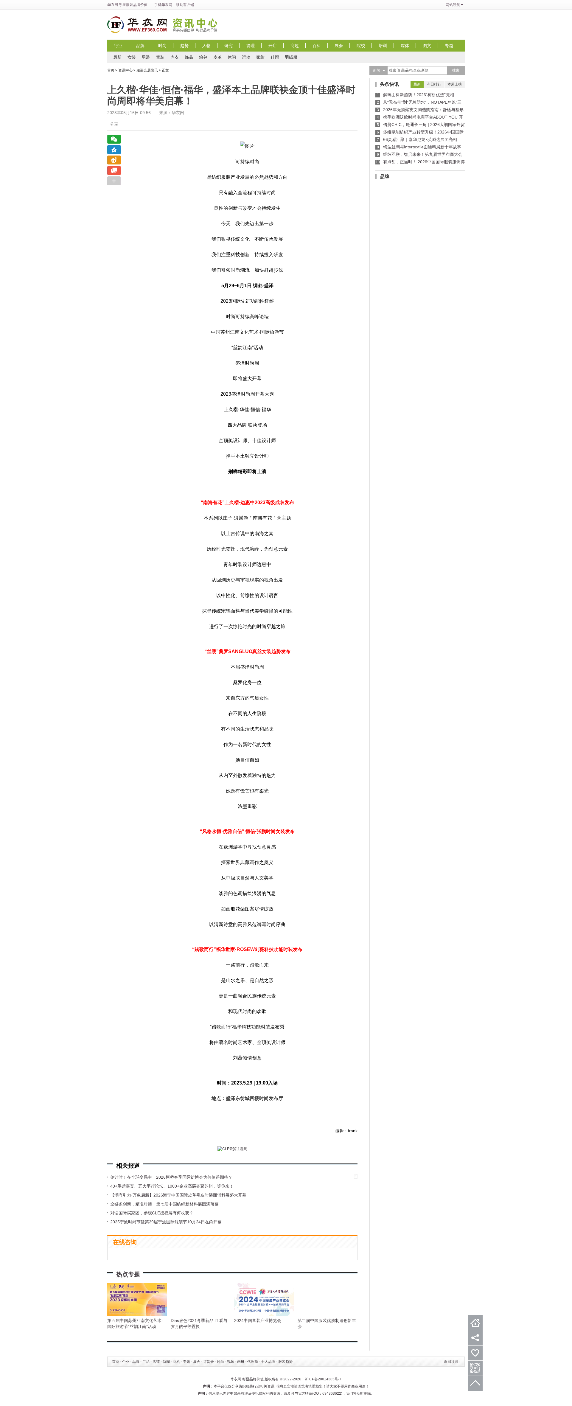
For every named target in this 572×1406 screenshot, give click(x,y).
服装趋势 (285, 1362)
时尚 (162, 45)
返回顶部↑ (452, 1362)
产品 (146, 1362)
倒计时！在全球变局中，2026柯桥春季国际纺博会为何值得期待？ (171, 1177)
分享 (114, 124)
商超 (294, 45)
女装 (132, 57)
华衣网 (112, 5)
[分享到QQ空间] (114, 149)
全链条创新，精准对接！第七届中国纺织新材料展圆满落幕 (164, 1204)
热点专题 (128, 1274)
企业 (125, 1362)
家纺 (260, 57)
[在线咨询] (114, 170)
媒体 (405, 45)
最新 (117, 57)
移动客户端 (185, 5)
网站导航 (453, 5)
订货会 (208, 1362)
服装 (129, 5)
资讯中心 (196, 25)
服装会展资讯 (147, 70)
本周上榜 (454, 84)
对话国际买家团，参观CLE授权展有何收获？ (151, 1213)
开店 (272, 45)
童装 (160, 57)
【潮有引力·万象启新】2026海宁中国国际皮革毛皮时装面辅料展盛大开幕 (178, 1195)
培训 (383, 45)
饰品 (189, 57)
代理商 (252, 1362)
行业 (118, 45)
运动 (246, 57)
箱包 (203, 57)
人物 (206, 45)
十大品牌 (268, 1362)
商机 (176, 1362)
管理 (250, 45)
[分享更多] (114, 180)
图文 (427, 45)
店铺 (156, 1362)
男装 (146, 57)
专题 (449, 45)
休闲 (232, 57)
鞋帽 (275, 57)
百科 (317, 45)
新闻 (166, 1362)
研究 (228, 45)
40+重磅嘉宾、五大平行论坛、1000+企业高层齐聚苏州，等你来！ (172, 1186)
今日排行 (434, 84)
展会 (339, 45)
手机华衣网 (163, 5)
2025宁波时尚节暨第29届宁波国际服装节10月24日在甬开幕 (166, 1221)
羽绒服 (291, 57)
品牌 (140, 45)
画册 (240, 1362)
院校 (361, 45)
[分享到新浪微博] (114, 160)
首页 (110, 70)
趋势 (184, 45)
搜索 (455, 70)
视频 (230, 1362)
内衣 (174, 57)
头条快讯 (389, 84)
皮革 (217, 57)
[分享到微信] (114, 139)
